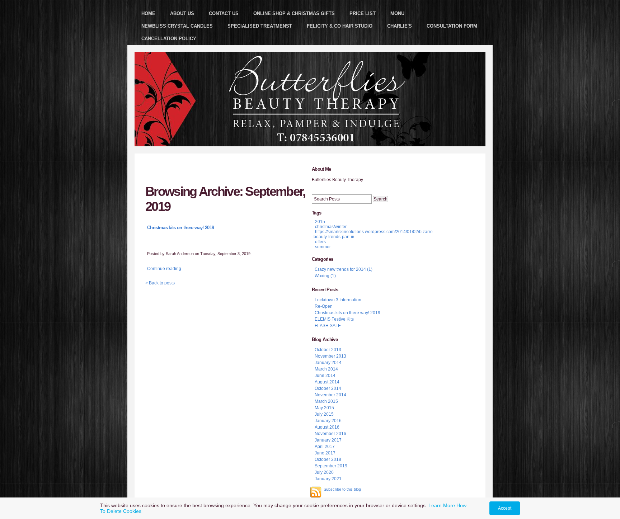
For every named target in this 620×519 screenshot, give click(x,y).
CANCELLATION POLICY (168, 38)
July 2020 (324, 472)
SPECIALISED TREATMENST (259, 26)
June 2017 (325, 453)
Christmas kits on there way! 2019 (180, 227)
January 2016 (328, 420)
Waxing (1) (325, 275)
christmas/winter (331, 226)
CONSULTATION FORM (452, 26)
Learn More (441, 505)
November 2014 (330, 394)
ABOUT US (182, 13)
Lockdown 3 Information (338, 299)
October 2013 (328, 349)
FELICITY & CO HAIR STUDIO (339, 26)
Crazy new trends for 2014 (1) (343, 269)
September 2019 (331, 465)
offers (320, 241)
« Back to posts (160, 283)
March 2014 (326, 369)
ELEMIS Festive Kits (334, 319)
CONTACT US (224, 13)
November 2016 (330, 433)
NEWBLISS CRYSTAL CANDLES (177, 26)
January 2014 (328, 362)
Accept (504, 508)
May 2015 (324, 407)
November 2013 (330, 356)
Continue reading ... (166, 268)
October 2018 (328, 459)
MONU (397, 13)
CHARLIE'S (399, 26)
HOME (148, 13)
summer (323, 246)
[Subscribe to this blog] (315, 492)
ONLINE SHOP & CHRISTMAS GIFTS (294, 13)
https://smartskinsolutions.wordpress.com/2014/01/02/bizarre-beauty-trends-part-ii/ (374, 234)
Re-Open (324, 306)
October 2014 (328, 388)
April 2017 (325, 446)
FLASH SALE (328, 325)
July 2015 (324, 414)
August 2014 (327, 381)
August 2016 (327, 427)
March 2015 (326, 401)
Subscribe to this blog (342, 489)
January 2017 (328, 440)
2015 (320, 221)
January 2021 (328, 478)
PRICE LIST (362, 13)
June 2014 (325, 375)
